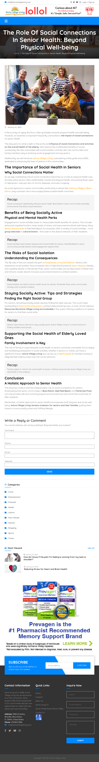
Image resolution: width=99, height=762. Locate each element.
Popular (11, 523)
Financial (12, 502)
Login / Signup (88, 2)
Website (8, 461)
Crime (10, 492)
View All (91, 548)
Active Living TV (42, 705)
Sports (11, 533)
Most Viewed (13, 518)
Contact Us (40, 712)
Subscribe (82, 665)
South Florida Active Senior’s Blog (49, 708)
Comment (9, 430)
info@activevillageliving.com (19, 2)
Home (16, 53)
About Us (39, 701)
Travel (11, 538)
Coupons (39, 697)
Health (11, 507)
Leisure (11, 512)
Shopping (12, 528)
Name (8, 443)
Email (7, 452)
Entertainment (14, 497)
